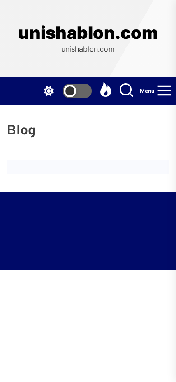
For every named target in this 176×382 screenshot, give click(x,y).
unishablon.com (88, 33)
